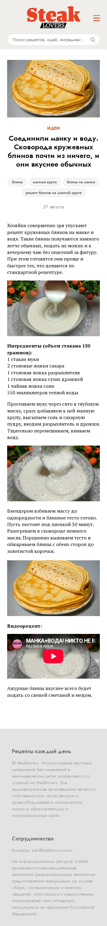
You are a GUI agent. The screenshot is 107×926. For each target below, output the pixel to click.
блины (17, 182)
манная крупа (45, 182)
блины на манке (81, 182)
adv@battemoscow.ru (52, 850)
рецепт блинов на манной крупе (54, 193)
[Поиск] (92, 39)
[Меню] (96, 18)
